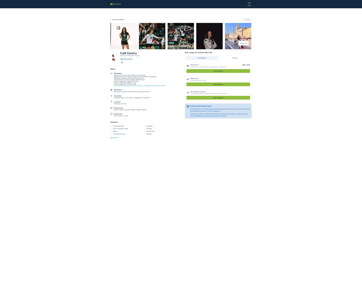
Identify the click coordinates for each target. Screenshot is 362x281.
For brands (201, 58)
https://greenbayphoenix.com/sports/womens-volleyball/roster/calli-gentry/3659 (139, 85)
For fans (235, 58)
